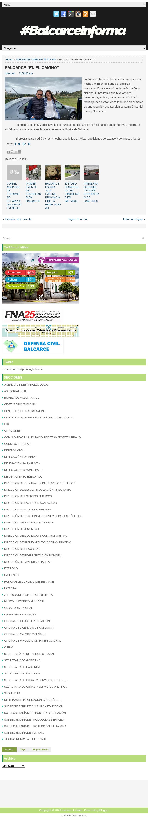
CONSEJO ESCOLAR (17, 443)
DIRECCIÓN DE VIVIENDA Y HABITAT (27, 561)
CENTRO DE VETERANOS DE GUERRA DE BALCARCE (38, 417)
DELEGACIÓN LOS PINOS (20, 456)
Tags (23, 749)
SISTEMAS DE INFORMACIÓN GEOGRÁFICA (32, 699)
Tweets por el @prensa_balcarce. (23, 369)
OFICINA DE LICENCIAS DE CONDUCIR (29, 627)
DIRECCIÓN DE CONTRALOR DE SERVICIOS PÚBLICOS (39, 483)
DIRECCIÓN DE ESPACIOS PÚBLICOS (28, 496)
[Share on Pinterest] (29, 144)
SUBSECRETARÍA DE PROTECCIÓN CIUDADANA (35, 726)
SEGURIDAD (12, 693)
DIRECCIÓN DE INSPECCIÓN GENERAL (29, 522)
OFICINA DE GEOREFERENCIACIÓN (27, 621)
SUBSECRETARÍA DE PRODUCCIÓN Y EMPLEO (34, 719)
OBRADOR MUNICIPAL (18, 607)
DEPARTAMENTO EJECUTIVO (23, 476)
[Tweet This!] (19, 144)
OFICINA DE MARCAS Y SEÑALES (25, 634)
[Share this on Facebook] (15, 144)
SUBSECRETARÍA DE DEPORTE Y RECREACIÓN (35, 712)
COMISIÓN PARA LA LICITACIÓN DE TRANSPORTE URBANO (42, 437)
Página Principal (77, 219)
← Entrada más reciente (17, 219)
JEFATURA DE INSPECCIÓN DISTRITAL (29, 594)
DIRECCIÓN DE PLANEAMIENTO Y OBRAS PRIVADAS (38, 542)
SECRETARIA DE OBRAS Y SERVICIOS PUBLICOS (35, 680)
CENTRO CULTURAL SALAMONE (24, 410)
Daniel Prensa (79, 815)
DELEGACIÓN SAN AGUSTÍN (22, 463)
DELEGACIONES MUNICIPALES (23, 469)
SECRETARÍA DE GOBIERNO (22, 660)
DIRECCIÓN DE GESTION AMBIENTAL (28, 509)
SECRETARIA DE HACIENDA (22, 666)
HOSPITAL (10, 588)
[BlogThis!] (12, 152)
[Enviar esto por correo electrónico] (8, 152)
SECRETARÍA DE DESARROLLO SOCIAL (29, 653)
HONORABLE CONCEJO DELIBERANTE (29, 581)
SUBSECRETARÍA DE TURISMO (36, 59)
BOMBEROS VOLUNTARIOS (21, 397)
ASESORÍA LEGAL (15, 391)
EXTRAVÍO (11, 568)
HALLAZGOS (12, 574)
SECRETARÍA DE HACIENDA (22, 673)
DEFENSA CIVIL (14, 450)
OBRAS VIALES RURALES (20, 614)
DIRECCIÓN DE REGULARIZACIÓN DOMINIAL (33, 555)
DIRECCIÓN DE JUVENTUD (21, 529)
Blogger (104, 810)
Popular (9, 749)
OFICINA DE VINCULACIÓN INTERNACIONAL (32, 640)
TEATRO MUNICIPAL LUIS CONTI (25, 739)
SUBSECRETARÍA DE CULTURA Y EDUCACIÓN (33, 706)
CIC (6, 424)
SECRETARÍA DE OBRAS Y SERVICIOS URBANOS (35, 686)
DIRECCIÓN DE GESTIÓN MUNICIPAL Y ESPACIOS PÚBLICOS (43, 516)
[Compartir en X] (16, 152)
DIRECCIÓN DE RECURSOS (22, 548)
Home (9, 59)
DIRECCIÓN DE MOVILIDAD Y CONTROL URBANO (35, 535)
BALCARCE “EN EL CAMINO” (32, 67)
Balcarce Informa (72, 810)
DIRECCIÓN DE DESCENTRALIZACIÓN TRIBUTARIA (37, 489)
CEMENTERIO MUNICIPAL (20, 404)
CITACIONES (12, 430)
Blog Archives (40, 749)
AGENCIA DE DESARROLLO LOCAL (26, 384)
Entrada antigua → (134, 219)
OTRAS (9, 647)
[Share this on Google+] (24, 144)
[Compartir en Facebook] (19, 152)
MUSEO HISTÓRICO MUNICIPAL (24, 601)
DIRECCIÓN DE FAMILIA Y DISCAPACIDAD (30, 502)
